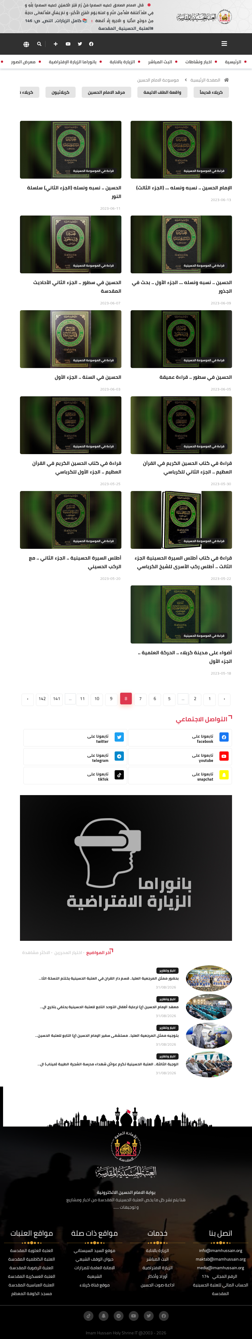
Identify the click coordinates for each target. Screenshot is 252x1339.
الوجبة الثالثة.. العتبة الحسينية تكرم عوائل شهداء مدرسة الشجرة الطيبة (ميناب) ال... (108, 1064)
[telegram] (119, 1316)
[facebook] (91, 44)
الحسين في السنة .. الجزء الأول (88, 377)
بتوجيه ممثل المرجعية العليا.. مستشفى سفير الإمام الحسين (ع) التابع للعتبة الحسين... (107, 1035)
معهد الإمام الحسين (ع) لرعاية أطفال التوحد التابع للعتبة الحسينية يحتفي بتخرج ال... (109, 1006)
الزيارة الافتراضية (158, 1268)
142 (42, 699)
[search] (39, 44)
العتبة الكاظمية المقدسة (31, 1259)
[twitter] (80, 44)
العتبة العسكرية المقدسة (31, 1276)
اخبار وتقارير (167, 970)
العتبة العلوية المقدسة (31, 1250)
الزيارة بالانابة (157, 1250)
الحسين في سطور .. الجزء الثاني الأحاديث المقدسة (77, 286)
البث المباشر (157, 1259)
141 (56, 699)
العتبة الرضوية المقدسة (31, 1268)
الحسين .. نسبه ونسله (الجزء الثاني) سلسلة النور (74, 192)
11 (82, 699)
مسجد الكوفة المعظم (31, 1293)
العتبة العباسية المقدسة (31, 1285)
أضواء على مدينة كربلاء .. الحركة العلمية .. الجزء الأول (185, 657)
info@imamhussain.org (220, 1250)
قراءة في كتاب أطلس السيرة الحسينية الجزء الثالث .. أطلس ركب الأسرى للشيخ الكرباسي (183, 562)
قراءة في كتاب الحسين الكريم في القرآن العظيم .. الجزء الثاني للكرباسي (187, 467)
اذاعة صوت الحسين (158, 1285)
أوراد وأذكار (157, 1276)
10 (96, 699)
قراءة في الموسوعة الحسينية (204, 171)
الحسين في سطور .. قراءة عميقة (195, 377)
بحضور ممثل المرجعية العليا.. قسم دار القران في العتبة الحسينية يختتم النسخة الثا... (109, 978)
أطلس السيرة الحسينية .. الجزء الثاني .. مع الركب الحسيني (75, 562)
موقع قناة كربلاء (95, 1285)
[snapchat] (103, 1316)
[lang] (26, 44)
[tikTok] (88, 1316)
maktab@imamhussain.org (221, 1259)
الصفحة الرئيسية (205, 80)
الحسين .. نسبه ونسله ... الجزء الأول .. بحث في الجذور (182, 286)
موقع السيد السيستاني (94, 1250)
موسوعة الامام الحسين (158, 80)
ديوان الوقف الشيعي (94, 1259)
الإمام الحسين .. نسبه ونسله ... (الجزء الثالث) (184, 187)
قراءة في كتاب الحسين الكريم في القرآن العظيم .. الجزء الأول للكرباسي (76, 467)
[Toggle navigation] (224, 44)
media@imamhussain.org (220, 1268)
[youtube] (68, 44)
